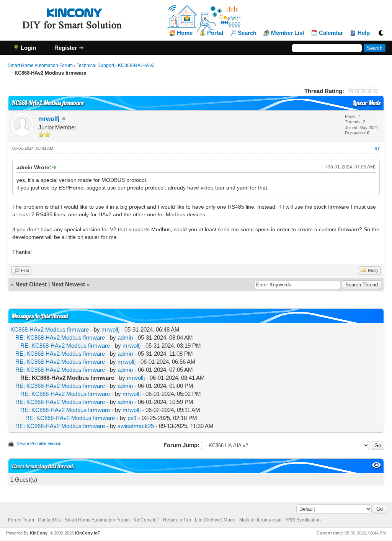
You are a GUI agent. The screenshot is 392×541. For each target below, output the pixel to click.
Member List (287, 33)
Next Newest (68, 284)
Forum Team (21, 520)
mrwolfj (48, 119)
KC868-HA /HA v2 (136, 65)
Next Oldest (31, 284)
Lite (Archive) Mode (215, 520)
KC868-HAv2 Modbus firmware (49, 329)
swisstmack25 (136, 426)
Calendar (331, 33)
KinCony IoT (87, 533)
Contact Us (49, 520)
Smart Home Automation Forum (40, 65)
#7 (377, 148)
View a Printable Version (39, 443)
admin (125, 337)
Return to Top (177, 520)
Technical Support (95, 65)
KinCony (38, 533)
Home (185, 33)
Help (364, 33)
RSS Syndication (303, 520)
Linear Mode (367, 102)
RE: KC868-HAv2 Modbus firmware (60, 337)
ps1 (132, 418)
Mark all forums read (260, 520)
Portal (215, 33)
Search (247, 33)
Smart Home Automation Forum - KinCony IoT (112, 520)
